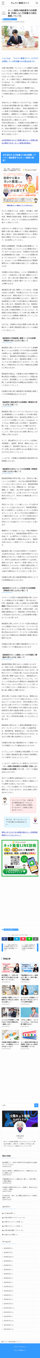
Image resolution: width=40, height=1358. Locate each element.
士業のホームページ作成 (13, 1222)
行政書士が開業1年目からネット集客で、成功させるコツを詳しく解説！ (20, 1189)
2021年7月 (8, 1321)
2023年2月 (8, 1295)
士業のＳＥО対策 (11, 1234)
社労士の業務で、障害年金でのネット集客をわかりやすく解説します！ (19, 1173)
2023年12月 (9, 1286)
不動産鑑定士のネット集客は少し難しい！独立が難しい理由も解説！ (19, 1181)
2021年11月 (8, 1303)
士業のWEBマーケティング (14, 1217)
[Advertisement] (20, 903)
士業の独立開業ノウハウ (10, 19)
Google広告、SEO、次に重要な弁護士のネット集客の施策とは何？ (19, 1197)
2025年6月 (8, 1269)
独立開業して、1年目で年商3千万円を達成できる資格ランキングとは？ (19, 1164)
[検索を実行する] (36, 1105)
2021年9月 (8, 1312)
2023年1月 (8, 1299)
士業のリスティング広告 (13, 1226)
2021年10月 (9, 1308)
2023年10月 (9, 1291)
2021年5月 (8, 1329)
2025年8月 (8, 1261)
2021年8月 (8, 1316)
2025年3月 (8, 1282)
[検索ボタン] (37, 3)
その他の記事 (9, 1213)
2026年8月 (8, 1248)
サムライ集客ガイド (20, 3)
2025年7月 (8, 1265)
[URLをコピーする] (35, 939)
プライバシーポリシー (20, 1346)
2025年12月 (9, 1257)
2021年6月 (8, 1325)
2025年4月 (8, 1278)
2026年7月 (8, 1252)
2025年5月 (8, 1274)
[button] (4, 939)
